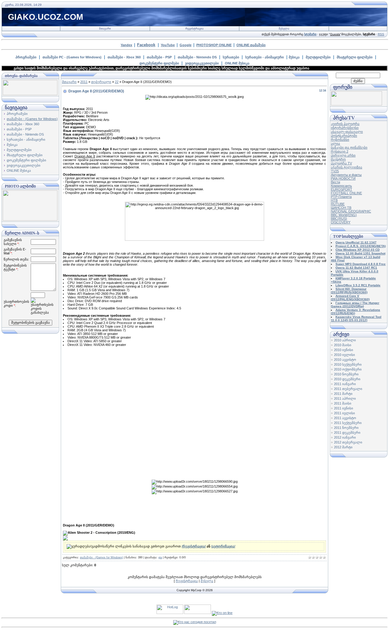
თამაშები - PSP (159, 57)
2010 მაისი (342, 345)
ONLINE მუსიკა (237, 63)
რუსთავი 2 (339, 151)
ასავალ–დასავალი (347, 131)
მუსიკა (294, 57)
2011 (84, 82)
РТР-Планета (341, 196)
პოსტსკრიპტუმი (344, 135)
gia (160, 557)
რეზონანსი (340, 139)
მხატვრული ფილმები (355, 57)
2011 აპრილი (345, 398)
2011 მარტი (343, 393)
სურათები (231, 57)
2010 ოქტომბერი (348, 369)
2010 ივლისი (344, 355)
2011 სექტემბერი (348, 423)
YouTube (168, 45)
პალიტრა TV (341, 163)
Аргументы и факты (346, 175)
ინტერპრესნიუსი (345, 127)
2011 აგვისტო (345, 418)
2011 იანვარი (345, 384)
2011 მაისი (342, 403)
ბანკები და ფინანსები (349, 147)
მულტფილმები (318, 57)
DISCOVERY (340, 222)
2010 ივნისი (343, 350)
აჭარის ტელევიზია (346, 167)
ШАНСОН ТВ (341, 207)
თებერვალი (101, 82)
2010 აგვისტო (345, 359)
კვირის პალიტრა (345, 124)
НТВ (334, 200)
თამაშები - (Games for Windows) (32, 119)
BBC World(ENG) (344, 215)
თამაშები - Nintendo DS (197, 57)
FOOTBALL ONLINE (346, 193)
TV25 (335, 171)
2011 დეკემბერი (347, 432)
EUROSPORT (341, 189)
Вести (335, 182)
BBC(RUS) (339, 218)
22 (117, 82)
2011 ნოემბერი (346, 427)
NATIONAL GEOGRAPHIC (351, 211)
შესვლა (284, 28)
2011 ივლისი (344, 413)
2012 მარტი (343, 447)
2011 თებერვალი (348, 389)
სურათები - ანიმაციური (264, 57)
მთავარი (105, 28)
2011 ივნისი (343, 408)
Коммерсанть (341, 186)
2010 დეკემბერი (347, 379)
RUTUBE (338, 204)
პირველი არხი (343, 155)
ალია (335, 143)
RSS (381, 34)
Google (185, 45)
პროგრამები (25, 57)
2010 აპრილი (345, 340)
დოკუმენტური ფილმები (159, 63)
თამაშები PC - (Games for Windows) (72, 57)
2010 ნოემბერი (346, 374)
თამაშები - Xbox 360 (124, 57)
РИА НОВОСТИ (343, 178)
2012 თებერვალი (348, 442)
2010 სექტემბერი (348, 364)
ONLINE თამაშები (251, 45)
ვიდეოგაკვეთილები (202, 63)
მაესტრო (338, 159)
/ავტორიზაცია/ (223, 546)
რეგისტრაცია (194, 28)
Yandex (126, 45)
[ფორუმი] (356, 104)
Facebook (146, 45)
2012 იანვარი (345, 437)
